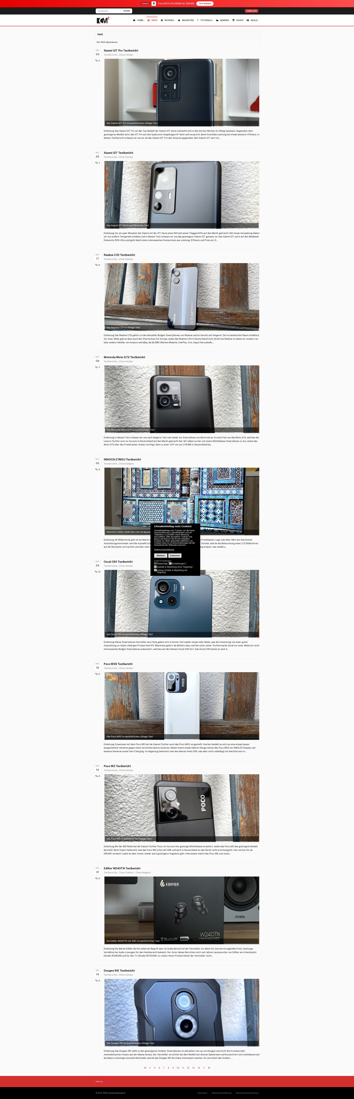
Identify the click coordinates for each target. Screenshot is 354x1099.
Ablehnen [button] (161, 556)
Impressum (202, 1093)
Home (140, 20)
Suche (126, 11)
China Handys (126, 54)
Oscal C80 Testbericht (118, 561)
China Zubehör (126, 872)
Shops (239, 20)
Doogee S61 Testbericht (119, 970)
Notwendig (162, 564)
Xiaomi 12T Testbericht (118, 152)
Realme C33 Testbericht (119, 255)
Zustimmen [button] (175, 556)
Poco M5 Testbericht (117, 766)
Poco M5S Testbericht (118, 664)
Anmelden (251, 11)
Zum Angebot (205, 3)
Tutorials (206, 20)
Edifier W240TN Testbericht (122, 868)
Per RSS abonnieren (107, 42)
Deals (254, 20)
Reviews (169, 20)
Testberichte (110, 54)
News (154, 20)
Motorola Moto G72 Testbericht (124, 357)
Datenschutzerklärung (221, 1093)
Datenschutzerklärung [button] (164, 549)
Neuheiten (188, 20)
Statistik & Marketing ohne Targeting (174, 567)
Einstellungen (178, 564)
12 (98, 571)
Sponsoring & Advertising (247, 1093)
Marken (224, 20)
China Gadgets (126, 463)
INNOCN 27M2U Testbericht (122, 459)
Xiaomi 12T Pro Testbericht (121, 50)
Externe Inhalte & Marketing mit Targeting (172, 571)
